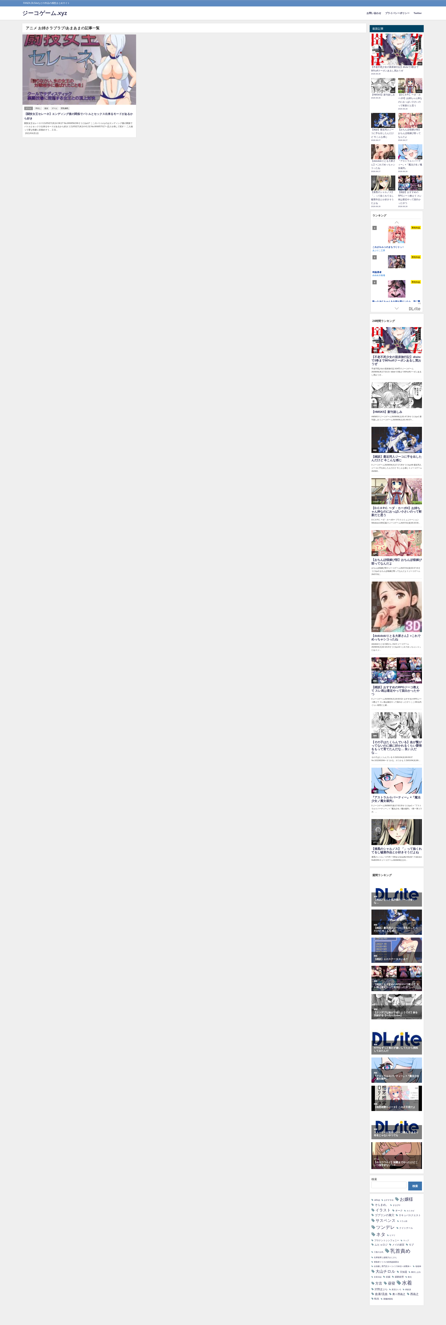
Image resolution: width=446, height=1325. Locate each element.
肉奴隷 (408, 1289)
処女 (46, 108)
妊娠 (388, 1277)
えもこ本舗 (377, 253)
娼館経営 (399, 1277)
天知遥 (403, 1272)
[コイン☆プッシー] (396, 297)
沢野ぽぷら (381, 1289)
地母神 (418, 1266)
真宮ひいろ (396, 1289)
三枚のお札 (378, 1252)
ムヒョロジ (381, 1244)
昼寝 (391, 1283)
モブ (411, 1244)
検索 (374, 1179)
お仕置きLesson (380, 279)
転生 (376, 1298)
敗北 (410, 1277)
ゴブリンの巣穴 (384, 1215)
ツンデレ (385, 1227)
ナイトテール (406, 1228)
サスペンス (386, 1220)
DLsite (415, 309)
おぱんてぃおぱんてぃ (382, 282)
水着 (407, 1282)
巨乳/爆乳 (64, 108)
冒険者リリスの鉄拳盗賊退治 (386, 1262)
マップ (406, 1241)
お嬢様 (406, 1199)
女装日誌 (378, 1277)
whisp (377, 1200)
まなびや (396, 1205)
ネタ (381, 1234)
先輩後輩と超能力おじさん (385, 1257)
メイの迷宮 (398, 1244)
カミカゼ (410, 1211)
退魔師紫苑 (388, 1299)
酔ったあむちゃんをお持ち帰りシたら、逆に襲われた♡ (396, 248)
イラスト (383, 1210)
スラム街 (403, 1221)
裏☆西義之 (398, 1294)
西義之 (414, 1294)
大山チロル (385, 1271)
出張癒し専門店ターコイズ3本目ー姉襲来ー (392, 1266)
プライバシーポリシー (397, 13)
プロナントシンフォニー (386, 1240)
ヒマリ (392, 1235)
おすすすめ (389, 1200)
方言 (378, 1283)
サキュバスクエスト (410, 1215)
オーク (399, 1210)
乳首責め (400, 1250)
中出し (38, 108)
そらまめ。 (382, 1204)
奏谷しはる (416, 1272)
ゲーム (28, 108)
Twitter (418, 13)
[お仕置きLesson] (396, 268)
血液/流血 (381, 1293)
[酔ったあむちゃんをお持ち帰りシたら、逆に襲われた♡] (396, 235)
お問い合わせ (374, 13)
